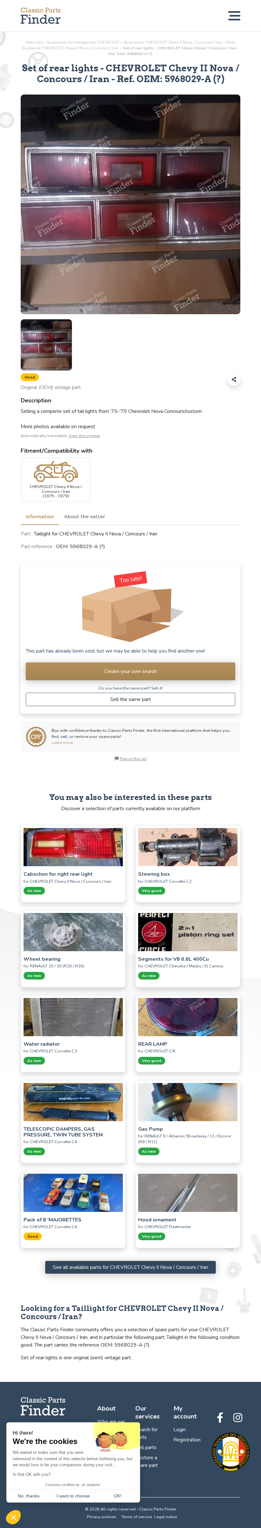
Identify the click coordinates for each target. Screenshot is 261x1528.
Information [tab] (40, 516)
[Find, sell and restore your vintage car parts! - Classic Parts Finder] (40, 16)
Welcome (34, 42)
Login (179, 1429)
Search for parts (146, 1433)
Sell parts (146, 1447)
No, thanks (28, 1495)
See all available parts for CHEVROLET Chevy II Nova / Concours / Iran (130, 1267)
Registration (187, 1439)
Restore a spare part (146, 1461)
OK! (118, 1495)
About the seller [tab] (84, 516)
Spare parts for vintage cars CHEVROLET (83, 42)
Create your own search (130, 671)
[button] (13, 1517)
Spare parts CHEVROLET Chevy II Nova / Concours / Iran (172, 42)
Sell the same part (130, 699)
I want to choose (73, 1495)
